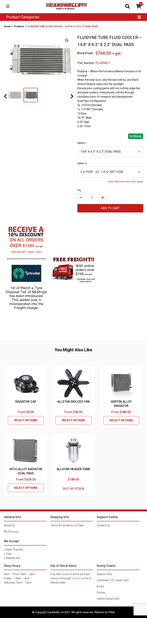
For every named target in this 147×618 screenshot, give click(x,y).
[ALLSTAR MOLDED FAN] (73, 383)
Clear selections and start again (125, 181)
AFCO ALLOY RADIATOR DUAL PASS (25, 471)
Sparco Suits (104, 574)
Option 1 (82, 143)
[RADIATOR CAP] (26, 383)
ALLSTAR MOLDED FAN (73, 401)
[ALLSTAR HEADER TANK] (73, 450)
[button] (67, 40)
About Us (9, 525)
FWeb (111, 612)
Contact (76, 578)
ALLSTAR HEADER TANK (73, 469)
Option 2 (82, 163)
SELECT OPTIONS (26, 420)
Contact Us (103, 525)
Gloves (101, 592)
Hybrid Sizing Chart (108, 598)
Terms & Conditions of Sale (66, 525)
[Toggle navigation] (8, 6)
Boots (100, 586)
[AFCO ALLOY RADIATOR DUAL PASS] (26, 450)
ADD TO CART (110, 208)
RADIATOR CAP (25, 401)
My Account (11, 531)
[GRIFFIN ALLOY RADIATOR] (121, 383)
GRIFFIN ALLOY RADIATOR (121, 404)
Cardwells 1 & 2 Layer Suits (113, 580)
